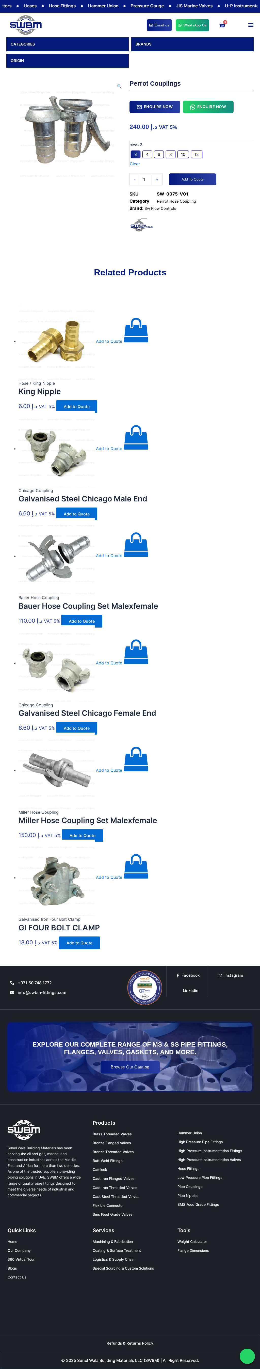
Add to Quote (193, 179)
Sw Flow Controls (160, 208)
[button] (251, 25)
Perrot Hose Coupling (176, 201)
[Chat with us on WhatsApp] (247, 1356)
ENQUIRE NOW (158, 106)
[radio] (135, 154)
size (133, 145)
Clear (135, 163)
